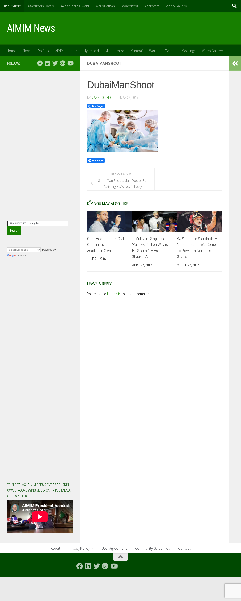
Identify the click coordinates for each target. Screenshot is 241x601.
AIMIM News (31, 28)
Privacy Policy (79, 548)
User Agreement (114, 548)
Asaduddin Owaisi (41, 6)
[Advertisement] (40, 107)
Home (11, 50)
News (27, 50)
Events (170, 50)
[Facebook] (40, 63)
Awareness (129, 6)
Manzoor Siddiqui (104, 98)
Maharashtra (114, 50)
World (153, 50)
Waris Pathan (105, 6)
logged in (114, 294)
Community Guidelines (152, 548)
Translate (21, 255)
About (55, 548)
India (73, 50)
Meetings (188, 50)
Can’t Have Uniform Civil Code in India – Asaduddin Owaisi (105, 244)
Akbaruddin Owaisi (75, 6)
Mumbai (137, 50)
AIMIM (59, 50)
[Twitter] (55, 63)
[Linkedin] (47, 63)
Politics (43, 50)
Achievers (152, 6)
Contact (184, 548)
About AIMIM (12, 6)
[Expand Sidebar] (235, 63)
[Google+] (62, 63)
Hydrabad (91, 50)
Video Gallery (176, 6)
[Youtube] (70, 63)
